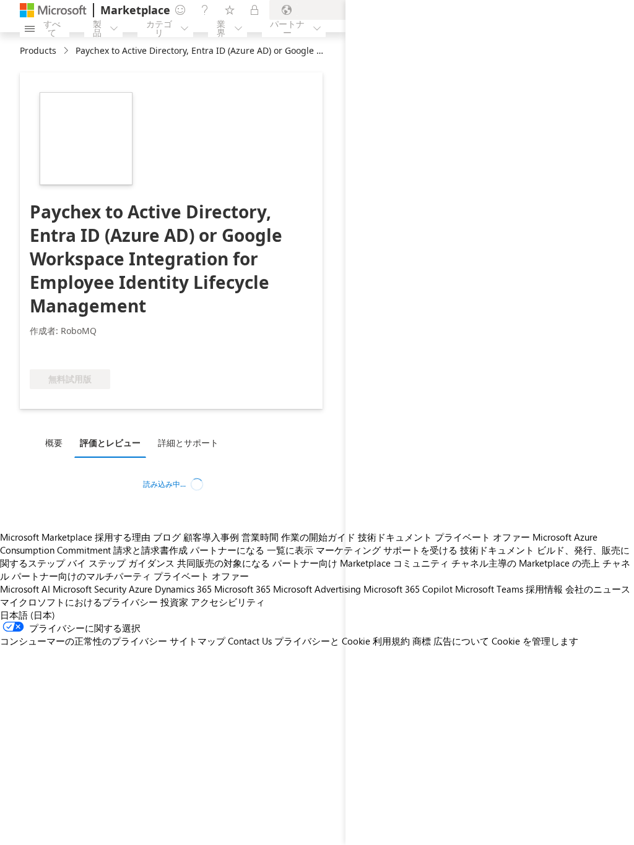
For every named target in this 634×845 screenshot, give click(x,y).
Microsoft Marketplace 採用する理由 (75, 537)
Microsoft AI (25, 589)
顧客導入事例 (211, 537)
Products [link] (38, 50)
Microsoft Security (89, 589)
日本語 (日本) (27, 615)
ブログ (167, 537)
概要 (54, 442)
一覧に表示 (290, 550)
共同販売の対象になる (223, 563)
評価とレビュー (110, 442)
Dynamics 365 (183, 589)
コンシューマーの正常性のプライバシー (83, 641)
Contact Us (250, 641)
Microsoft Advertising (317, 589)
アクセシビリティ (228, 602)
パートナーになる (227, 550)
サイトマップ (197, 641)
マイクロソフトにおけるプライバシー (79, 602)
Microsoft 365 (242, 589)
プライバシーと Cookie (322, 641)
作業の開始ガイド (318, 537)
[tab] (57, 442)
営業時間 (260, 537)
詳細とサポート (188, 442)
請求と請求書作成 (150, 550)
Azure (140, 589)
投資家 (174, 602)
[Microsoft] (53, 10)
